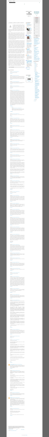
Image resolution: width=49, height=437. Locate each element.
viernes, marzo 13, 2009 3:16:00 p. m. (15, 234)
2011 (34, 62)
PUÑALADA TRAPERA (36, 53)
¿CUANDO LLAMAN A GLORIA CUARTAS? (37, 89)
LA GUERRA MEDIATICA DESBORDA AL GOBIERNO (37, 92)
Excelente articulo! (36, 44)
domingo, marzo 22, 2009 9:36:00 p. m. (16, 392)
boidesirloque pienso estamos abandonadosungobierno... (37, 43)
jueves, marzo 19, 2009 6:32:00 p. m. (15, 276)
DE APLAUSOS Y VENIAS (36, 59)
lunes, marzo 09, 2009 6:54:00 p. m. (15, 71)
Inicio (16, 429)
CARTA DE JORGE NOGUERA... (36, 48)
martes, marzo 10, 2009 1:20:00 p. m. (15, 143)
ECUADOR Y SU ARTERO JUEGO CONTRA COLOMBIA (37, 58)
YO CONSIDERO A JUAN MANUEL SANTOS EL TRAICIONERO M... (36, 41)
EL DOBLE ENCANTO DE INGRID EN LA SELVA (37, 90)
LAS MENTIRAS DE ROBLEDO (36, 55)
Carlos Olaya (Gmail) (12, 364)
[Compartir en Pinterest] (13, 67)
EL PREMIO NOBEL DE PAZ (37, 60)
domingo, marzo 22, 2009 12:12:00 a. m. (16, 370)
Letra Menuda (28, 69)
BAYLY (34, 46)
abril (35, 70)
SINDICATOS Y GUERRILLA (36, 78)
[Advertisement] (24, 5)
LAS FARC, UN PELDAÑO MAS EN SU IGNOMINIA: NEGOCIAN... (37, 74)
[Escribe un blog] (11, 67)
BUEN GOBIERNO (36, 56)
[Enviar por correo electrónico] (10, 67)
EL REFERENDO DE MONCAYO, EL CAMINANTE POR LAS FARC (37, 81)
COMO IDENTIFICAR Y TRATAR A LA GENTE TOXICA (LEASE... (37, 97)
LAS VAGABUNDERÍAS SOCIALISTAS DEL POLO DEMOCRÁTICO (37, 83)
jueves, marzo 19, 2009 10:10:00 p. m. (16, 294)
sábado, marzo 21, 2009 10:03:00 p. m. (18, 364)
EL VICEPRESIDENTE (36, 47)
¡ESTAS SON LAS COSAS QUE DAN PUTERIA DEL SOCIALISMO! (36, 52)
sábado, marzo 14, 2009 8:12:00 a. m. (16, 244)
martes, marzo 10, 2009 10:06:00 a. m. (16, 125)
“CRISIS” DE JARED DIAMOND (31, 29)
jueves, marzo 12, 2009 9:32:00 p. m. (15, 203)
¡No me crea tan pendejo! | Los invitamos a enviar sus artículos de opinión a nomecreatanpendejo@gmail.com (29, 61)
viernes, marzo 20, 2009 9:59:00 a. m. (15, 329)
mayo (35, 69)
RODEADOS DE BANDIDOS (36, 88)
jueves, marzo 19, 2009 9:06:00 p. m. (15, 288)
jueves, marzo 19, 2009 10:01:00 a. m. (16, 272)
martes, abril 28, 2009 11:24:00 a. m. (15, 408)
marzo (35, 71)
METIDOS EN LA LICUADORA (36, 86)
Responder (11, 73)
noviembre (36, 64)
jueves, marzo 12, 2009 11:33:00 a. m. (16, 191)
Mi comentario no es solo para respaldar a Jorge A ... (37, 42)
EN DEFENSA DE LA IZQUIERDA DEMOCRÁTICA (37, 95)
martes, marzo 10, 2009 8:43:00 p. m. (15, 154)
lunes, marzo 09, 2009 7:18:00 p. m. (15, 75)
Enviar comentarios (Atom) (13, 430)
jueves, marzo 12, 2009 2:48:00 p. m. (15, 195)
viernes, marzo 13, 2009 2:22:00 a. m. (15, 217)
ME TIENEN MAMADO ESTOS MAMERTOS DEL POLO (37, 85)
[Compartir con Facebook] (12, 67)
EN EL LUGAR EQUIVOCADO (36, 72)
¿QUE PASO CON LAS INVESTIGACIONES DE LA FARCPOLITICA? (37, 76)
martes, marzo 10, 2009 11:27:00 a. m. (16, 139)
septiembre (36, 66)
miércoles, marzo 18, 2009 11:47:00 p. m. (16, 268)
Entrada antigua (22, 429)
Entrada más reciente (11, 429)
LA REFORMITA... (35, 49)
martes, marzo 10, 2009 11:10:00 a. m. (16, 129)
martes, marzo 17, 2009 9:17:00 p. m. (15, 262)
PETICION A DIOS (36, 54)
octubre (35, 65)
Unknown (11, 397)
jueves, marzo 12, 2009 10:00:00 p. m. (16, 209)
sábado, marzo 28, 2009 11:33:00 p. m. (16, 397)
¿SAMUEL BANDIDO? (37, 77)
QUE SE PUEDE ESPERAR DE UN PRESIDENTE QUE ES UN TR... (36, 39)
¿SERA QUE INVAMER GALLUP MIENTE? (37, 94)
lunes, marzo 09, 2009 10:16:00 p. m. (15, 81)
